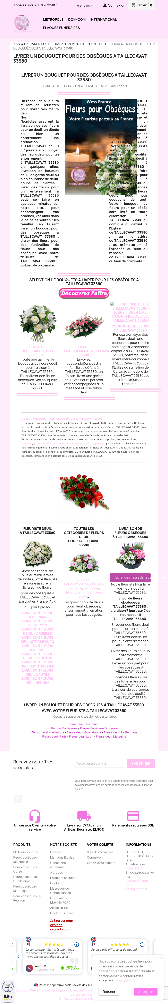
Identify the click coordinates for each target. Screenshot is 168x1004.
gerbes (37, 443)
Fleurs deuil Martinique (47, 732)
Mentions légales (62, 857)
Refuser (109, 991)
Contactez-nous (62, 913)
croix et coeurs (74, 443)
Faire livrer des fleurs (84, 724)
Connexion (95, 857)
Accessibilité (59, 908)
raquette (75, 588)
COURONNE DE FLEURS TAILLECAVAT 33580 (130, 328)
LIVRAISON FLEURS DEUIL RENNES (37, 680)
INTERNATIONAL (103, 19)
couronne (91, 588)
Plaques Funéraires (63, 728)
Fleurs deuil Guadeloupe (84, 732)
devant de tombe (78, 592)
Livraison (56, 852)
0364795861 (48, 5)
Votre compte (100, 844)
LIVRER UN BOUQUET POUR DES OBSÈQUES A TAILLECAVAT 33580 (62, 419)
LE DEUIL (84, 580)
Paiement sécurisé (63, 878)
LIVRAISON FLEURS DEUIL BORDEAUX (37, 656)
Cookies (56, 883)
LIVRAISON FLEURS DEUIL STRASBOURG (37, 639)
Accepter (145, 991)
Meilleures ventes (25, 852)
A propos (56, 872)
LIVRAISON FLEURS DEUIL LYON (37, 623)
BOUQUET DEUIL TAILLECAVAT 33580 (37, 351)
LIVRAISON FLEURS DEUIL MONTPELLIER (37, 664)
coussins (47, 443)
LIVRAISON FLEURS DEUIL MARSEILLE (37, 631)
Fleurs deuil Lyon (81, 736)
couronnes (59, 443)
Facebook (18, 799)
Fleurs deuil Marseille (111, 736)
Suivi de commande (100, 852)
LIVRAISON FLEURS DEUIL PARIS (37, 615)
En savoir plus (125, 981)
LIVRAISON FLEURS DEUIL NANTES (37, 672)
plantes (99, 443)
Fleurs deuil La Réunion (120, 732)
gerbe (84, 584)
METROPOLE (53, 19)
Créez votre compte (101, 863)
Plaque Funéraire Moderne (99, 728)
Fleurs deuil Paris (54, 736)
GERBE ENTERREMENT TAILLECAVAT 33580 (87, 351)
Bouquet (71, 584)
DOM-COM (77, 19)
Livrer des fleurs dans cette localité (133, 577)
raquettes (89, 443)
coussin (96, 584)
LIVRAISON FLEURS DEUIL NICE (37, 647)
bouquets (27, 443)
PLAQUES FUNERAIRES (61, 27)
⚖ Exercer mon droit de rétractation (61, 925)
